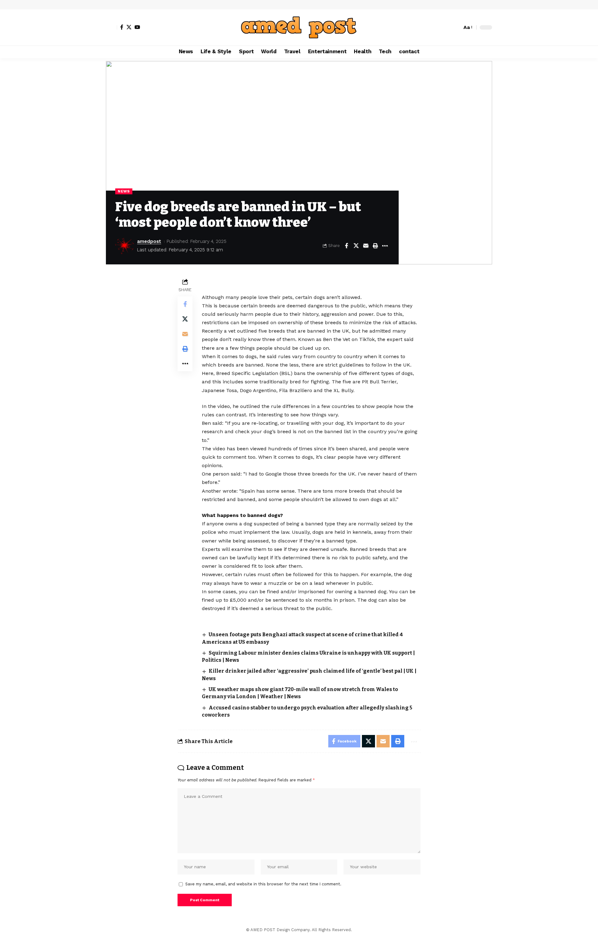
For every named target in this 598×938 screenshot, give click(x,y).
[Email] (365, 246)
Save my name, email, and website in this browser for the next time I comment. (263, 884)
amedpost (149, 241)
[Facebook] (122, 27)
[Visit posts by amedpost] (124, 245)
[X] (129, 27)
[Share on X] (356, 246)
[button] (111, 27)
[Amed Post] (299, 27)
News (124, 191)
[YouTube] (137, 27)
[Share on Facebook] (346, 246)
